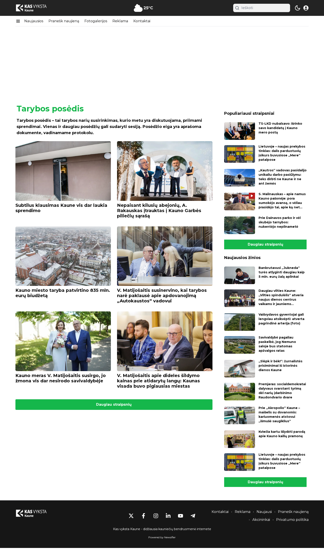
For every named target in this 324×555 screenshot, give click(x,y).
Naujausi (264, 512)
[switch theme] (297, 8)
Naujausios (33, 21)
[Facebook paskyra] (143, 515)
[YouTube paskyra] (180, 515)
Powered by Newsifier (162, 537)
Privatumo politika (292, 520)
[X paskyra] (131, 515)
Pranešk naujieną (63, 21)
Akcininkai (261, 520)
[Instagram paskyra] (155, 515)
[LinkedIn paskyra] (168, 515)
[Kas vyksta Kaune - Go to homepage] (35, 513)
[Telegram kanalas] (193, 515)
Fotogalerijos (95, 21)
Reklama (120, 21)
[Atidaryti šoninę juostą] (18, 21)
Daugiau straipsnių (114, 404)
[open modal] (306, 8)
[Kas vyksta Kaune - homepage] (35, 8)
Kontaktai (141, 21)
